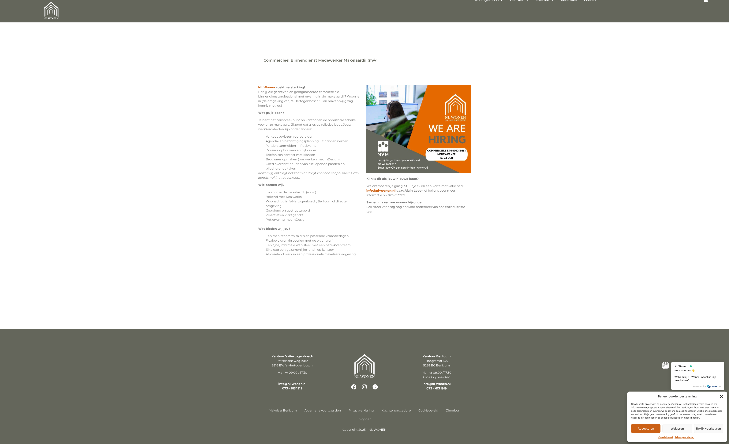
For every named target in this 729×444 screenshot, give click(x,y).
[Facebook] (354, 387)
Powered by (699, 386)
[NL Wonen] (51, 11)
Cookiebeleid (665, 437)
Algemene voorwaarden (323, 410)
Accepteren (646, 428)
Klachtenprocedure (396, 410)
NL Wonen (266, 87)
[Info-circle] (375, 387)
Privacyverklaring (684, 437)
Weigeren (677, 428)
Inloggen (365, 419)
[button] (721, 396)
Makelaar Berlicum (283, 410)
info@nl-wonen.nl (292, 384)
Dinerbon (453, 410)
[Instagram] (364, 387)
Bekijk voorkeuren (708, 428)
